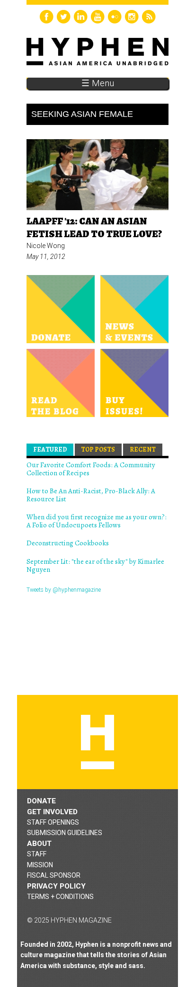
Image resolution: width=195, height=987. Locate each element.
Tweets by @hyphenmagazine (64, 590)
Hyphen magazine (97, 742)
